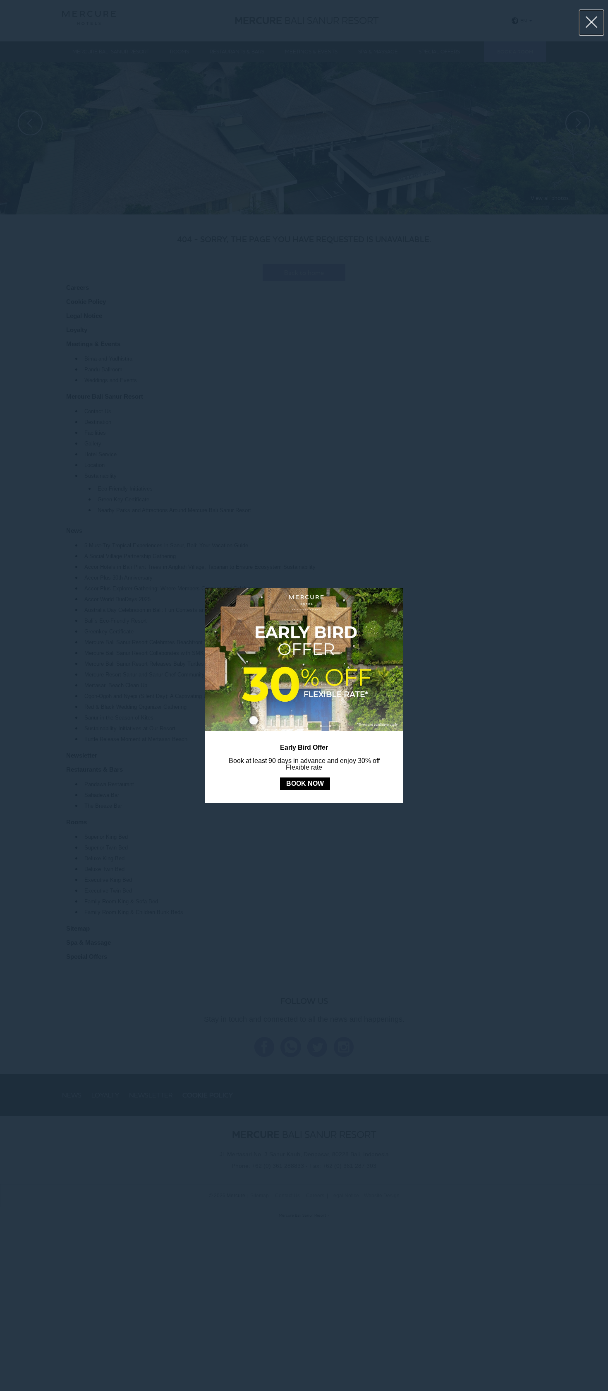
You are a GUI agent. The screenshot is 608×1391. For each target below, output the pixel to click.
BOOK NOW (305, 783)
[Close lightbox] (591, 22)
